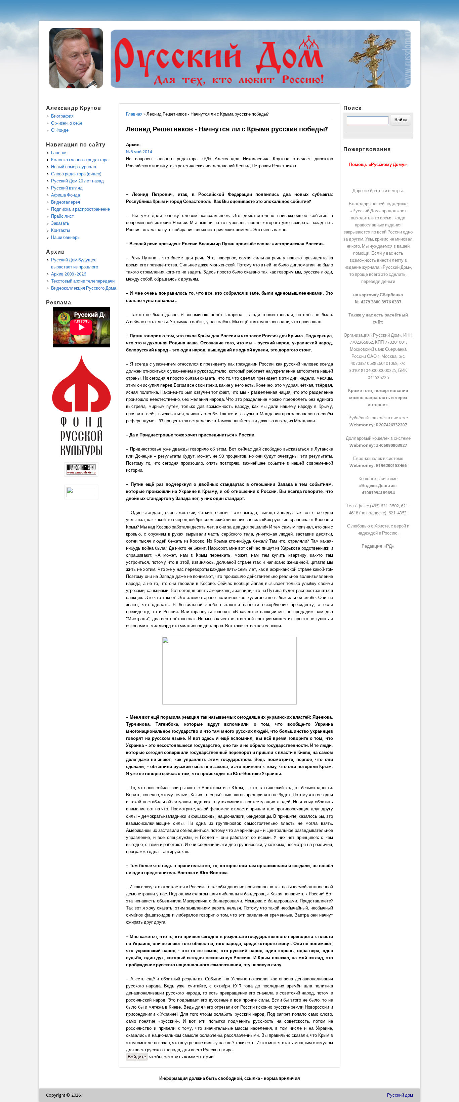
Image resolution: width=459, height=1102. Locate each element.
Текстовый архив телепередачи (83, 281)
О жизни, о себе (66, 123)
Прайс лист (62, 216)
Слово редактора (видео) (76, 173)
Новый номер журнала (73, 166)
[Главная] (76, 86)
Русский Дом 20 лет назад (77, 180)
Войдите (137, 1056)
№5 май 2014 (139, 151)
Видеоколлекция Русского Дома (83, 288)
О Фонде (60, 130)
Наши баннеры (65, 237)
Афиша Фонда (65, 195)
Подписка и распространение (80, 209)
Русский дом (400, 1095)
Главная (134, 114)
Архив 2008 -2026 (68, 274)
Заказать (60, 223)
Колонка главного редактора (80, 159)
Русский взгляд (67, 187)
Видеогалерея (65, 202)
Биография (62, 116)
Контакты (60, 230)
